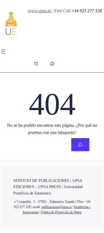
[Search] (80, 144)
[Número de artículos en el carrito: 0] (36, 64)
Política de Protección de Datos (61, 212)
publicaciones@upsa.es (56, 207)
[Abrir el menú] (3, 51)
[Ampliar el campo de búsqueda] (52, 63)
